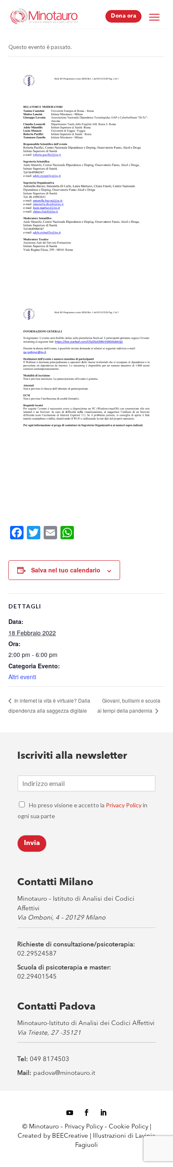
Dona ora (123, 16)
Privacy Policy (124, 805)
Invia (32, 843)
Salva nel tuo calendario (65, 570)
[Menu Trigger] (154, 16)
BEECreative (69, 1136)
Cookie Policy (129, 1127)
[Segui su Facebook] (86, 1112)
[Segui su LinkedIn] (103, 1112)
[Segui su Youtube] (69, 1112)
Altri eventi (22, 676)
